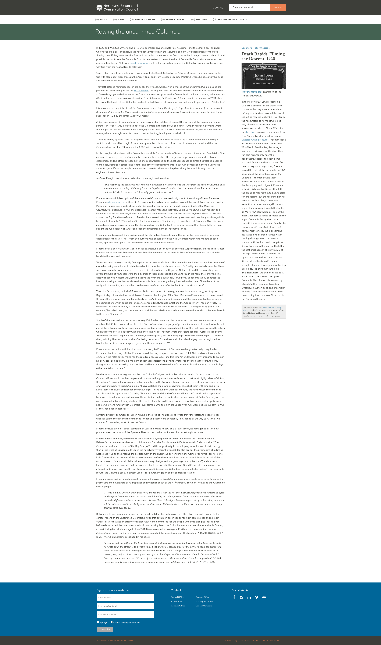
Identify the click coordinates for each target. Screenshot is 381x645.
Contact (219, 7)
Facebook (234, 597)
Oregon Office (202, 597)
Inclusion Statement (271, 640)
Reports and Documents (232, 19)
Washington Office (204, 601)
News (121, 19)
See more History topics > (256, 47)
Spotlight (103, 622)
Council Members (204, 605)
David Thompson (138, 63)
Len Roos (251, 132)
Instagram (241, 597)
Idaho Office (176, 601)
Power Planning (175, 19)
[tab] (101, 19)
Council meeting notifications (126, 622)
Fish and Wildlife (145, 19)
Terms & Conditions (249, 640)
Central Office (177, 597)
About (103, 19)
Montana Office (178, 605)
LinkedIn (249, 597)
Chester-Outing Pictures (255, 139)
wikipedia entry (115, 202)
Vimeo (256, 597)
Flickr (264, 597)
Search (278, 7)
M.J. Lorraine (141, 90)
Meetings (201, 19)
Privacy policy (231, 640)
